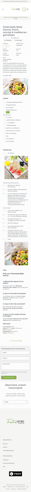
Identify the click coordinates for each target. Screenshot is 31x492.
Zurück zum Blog (16, 341)
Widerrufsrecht (11, 486)
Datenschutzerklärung (8, 463)
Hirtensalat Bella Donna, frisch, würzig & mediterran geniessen (15, 31)
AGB (4, 466)
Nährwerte (6, 324)
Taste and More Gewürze (14, 484)
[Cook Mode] (10, 75)
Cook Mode (6, 75)
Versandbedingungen (8, 450)
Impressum (6, 459)
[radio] (3, 38)
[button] (3, 9)
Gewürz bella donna (11, 110)
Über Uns (5, 443)
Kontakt (5, 447)
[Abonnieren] (26, 402)
